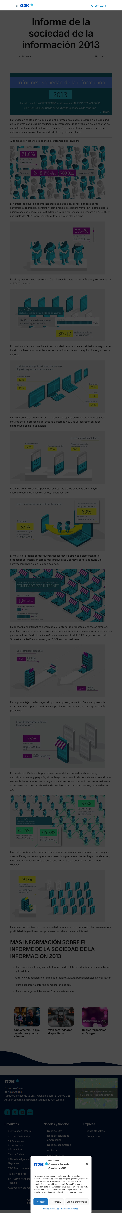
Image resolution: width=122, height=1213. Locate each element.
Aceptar (40, 1201)
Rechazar (56, 1201)
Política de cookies (51, 1209)
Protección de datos (69, 1209)
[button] (87, 1164)
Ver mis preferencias (77, 1201)
